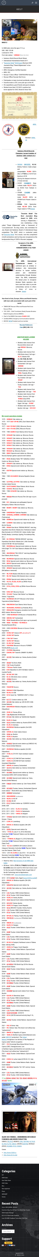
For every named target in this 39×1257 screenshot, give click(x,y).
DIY (3, 1175)
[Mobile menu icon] (36, 3)
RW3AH (19, 164)
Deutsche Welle (9, 63)
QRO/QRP (4, 1194)
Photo (3, 1191)
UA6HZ (14, 1144)
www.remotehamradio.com (23, 875)
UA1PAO (26, 1141)
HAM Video (5, 1183)
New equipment (6, 1188)
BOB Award (18, 63)
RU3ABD (9, 1146)
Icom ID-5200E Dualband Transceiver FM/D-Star (14, 1218)
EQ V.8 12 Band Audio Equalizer (10, 1215)
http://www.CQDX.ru (10, 1153)
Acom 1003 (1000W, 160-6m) (9, 1207)
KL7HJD (32, 1141)
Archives (4, 1228)
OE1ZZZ (27, 164)
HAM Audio (5, 1177)
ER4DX (19, 1146)
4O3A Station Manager (8, 1212)
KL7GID (4, 1144)
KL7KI (9, 1144)
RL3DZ (10, 1141)
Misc (3, 1186)
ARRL (34, 124)
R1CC (15, 1146)
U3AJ (21, 1141)
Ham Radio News (6, 1180)
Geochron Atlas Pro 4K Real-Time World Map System (16, 1210)
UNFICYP (9, 1037)
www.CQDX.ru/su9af (30, 878)
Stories (4, 1197)
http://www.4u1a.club (10, 1155)
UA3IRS (25, 1144)
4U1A (10, 321)
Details (33, 209)
